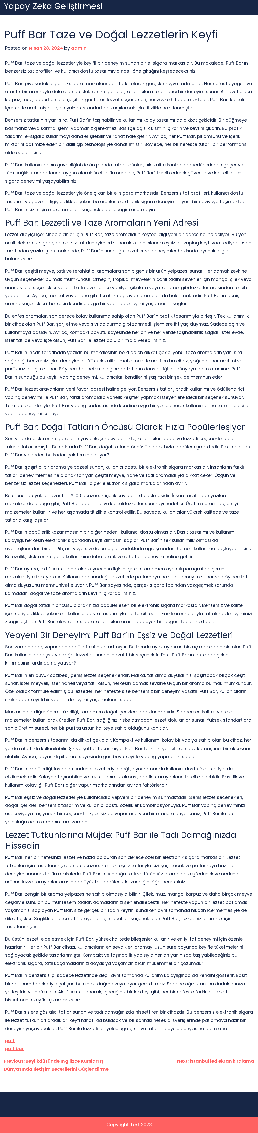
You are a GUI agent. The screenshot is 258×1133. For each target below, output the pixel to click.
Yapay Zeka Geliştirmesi (53, 6)
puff (10, 1040)
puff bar (14, 1048)
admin (79, 48)
